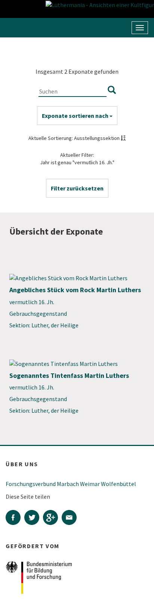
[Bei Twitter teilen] (33, 518)
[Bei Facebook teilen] (15, 518)
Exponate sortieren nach (76, 115)
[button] (77, 188)
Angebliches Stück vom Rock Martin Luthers (75, 289)
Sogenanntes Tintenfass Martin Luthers (69, 375)
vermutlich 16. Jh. (31, 302)
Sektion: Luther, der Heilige (43, 325)
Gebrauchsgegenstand (38, 313)
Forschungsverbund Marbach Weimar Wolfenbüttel (71, 484)
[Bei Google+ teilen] (52, 518)
